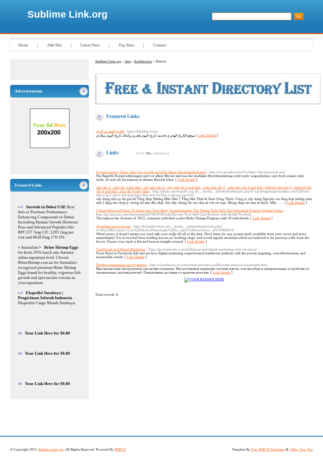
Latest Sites (90, 45)
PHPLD (120, 449)
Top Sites (126, 45)
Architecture (143, 61)
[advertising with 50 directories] (204, 279)
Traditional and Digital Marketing (120, 249)
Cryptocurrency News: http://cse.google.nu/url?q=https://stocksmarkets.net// (151, 172)
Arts (128, 61)
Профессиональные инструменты (121, 265)
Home (23, 45)
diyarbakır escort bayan (113, 226)
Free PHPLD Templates (268, 449)
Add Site (54, 45)
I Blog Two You (301, 449)
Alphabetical (161, 153)
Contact (160, 45)
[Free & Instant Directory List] (208, 103)
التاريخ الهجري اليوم (110, 131)
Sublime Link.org (67, 14)
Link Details (207, 135)
